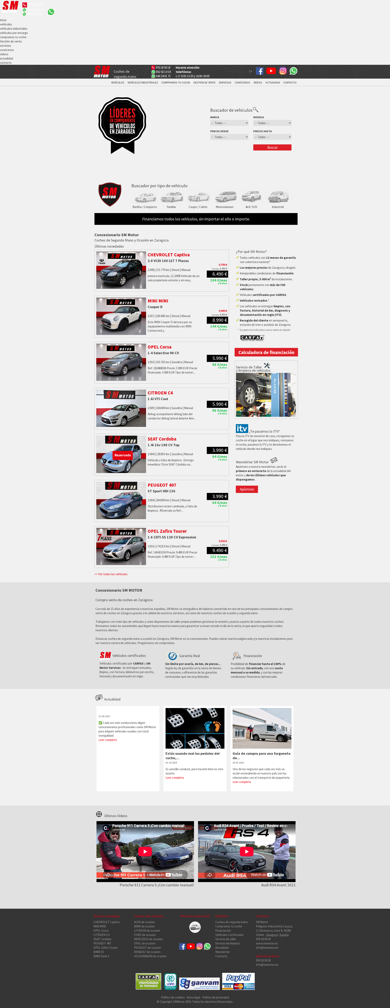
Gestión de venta (11, 41)
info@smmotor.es (267, 948)
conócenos (7, 50)
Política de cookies (173, 997)
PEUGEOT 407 (102, 943)
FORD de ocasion (145, 935)
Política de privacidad (215, 997)
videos (4, 54)
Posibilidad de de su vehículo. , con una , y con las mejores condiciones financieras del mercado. (258, 666)
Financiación (223, 930)
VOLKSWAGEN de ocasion (150, 956)
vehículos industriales (13, 28)
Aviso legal (193, 997)
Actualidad (222, 948)
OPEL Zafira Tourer (105, 948)
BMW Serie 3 (101, 956)
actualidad (6, 58)
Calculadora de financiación (266, 352)
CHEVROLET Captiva (106, 922)
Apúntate (247, 489)
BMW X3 (98, 952)
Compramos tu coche (228, 926)
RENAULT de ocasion (147, 952)
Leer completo (108, 740)
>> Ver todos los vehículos (111, 574)
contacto (6, 63)
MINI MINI (99, 926)
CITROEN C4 (101, 935)
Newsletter (222, 952)
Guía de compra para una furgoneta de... (261, 755)
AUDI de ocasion (144, 922)
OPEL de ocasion (144, 943)
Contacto (221, 956)
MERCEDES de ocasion (148, 939)
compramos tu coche (13, 37)
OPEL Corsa (100, 930)
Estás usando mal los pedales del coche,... (193, 755)
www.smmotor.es (267, 943)
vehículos (6, 24)
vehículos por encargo (14, 33)
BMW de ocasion (144, 926)
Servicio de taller (225, 939)
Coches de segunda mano (231, 922)
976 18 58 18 (36, 4)
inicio (3, 20)
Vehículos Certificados (229, 935)
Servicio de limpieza (227, 943)
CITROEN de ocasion (147, 930)
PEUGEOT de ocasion (147, 948)
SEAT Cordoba (102, 939)
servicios (5, 46)
